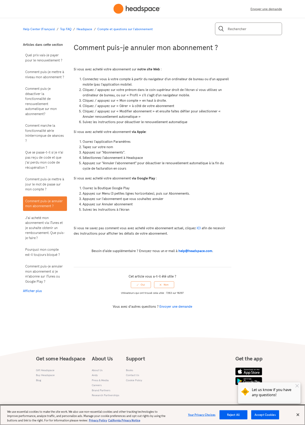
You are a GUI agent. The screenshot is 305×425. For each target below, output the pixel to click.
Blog (38, 380)
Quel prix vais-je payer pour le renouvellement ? (43, 57)
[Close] (298, 415)
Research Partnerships (105, 395)
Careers (97, 385)
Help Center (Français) (39, 29)
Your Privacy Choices (202, 415)
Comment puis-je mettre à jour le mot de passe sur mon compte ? (44, 184)
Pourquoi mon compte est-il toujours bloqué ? (42, 252)
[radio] (141, 284)
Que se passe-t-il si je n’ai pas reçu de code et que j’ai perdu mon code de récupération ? (44, 160)
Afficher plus (32, 291)
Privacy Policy (98, 420)
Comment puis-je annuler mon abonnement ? (44, 203)
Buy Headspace (45, 375)
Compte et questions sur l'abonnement (125, 29)
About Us (97, 370)
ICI (199, 228)
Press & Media (100, 380)
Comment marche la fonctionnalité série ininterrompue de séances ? (44, 133)
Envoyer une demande (266, 9)
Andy (95, 375)
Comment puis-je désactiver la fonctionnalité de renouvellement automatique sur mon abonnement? (41, 101)
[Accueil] (137, 9)
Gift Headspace (45, 370)
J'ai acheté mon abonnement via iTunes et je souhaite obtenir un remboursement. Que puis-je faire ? (45, 228)
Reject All (233, 415)
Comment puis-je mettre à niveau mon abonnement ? (44, 74)
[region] (152, 415)
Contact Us (132, 375)
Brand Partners (101, 390)
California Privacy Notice (124, 420)
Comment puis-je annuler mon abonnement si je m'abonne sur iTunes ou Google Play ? (44, 274)
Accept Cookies (265, 415)
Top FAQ (65, 29)
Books (129, 370)
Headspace (84, 29)
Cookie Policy (134, 380)
